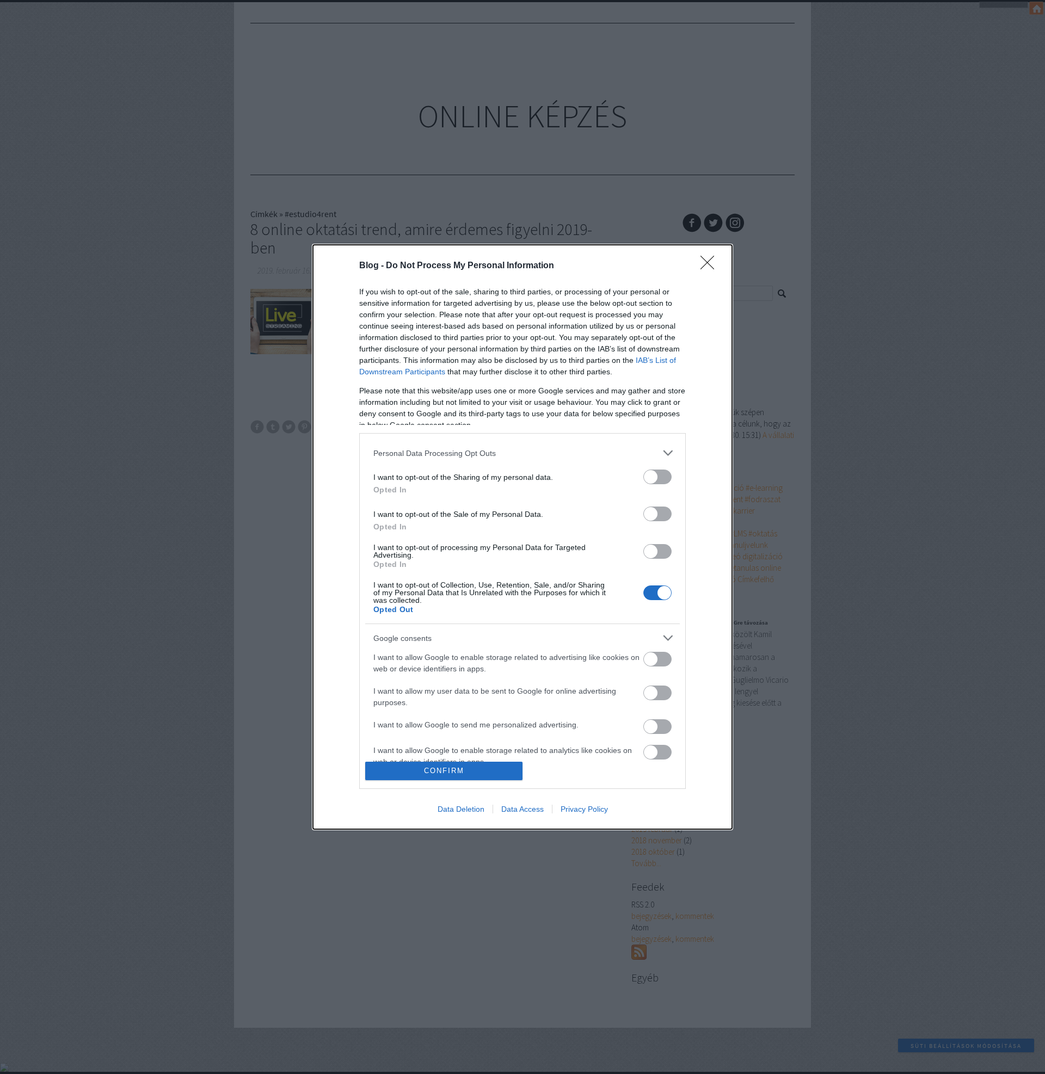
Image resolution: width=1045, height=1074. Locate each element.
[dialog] (522, 537)
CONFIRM (444, 771)
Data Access (522, 809)
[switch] (657, 477)
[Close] (710, 266)
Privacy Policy (584, 809)
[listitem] (522, 453)
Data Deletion (461, 809)
